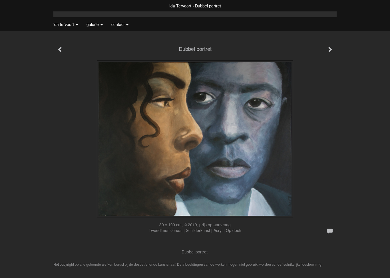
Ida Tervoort (180, 6)
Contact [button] (118, 24)
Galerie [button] (93, 24)
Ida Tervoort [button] (64, 24)
